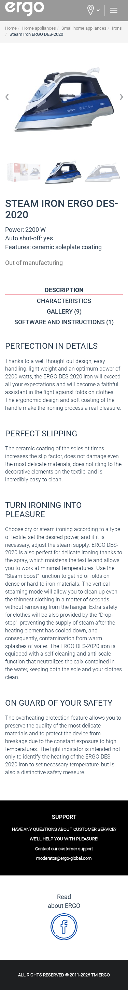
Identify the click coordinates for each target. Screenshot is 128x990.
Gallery (64, 311)
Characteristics (64, 300)
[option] (64, 99)
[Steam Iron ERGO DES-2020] (24, 172)
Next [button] (121, 98)
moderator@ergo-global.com (64, 858)
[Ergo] (32, 9)
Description (64, 290)
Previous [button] (6, 98)
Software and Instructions (64, 322)
